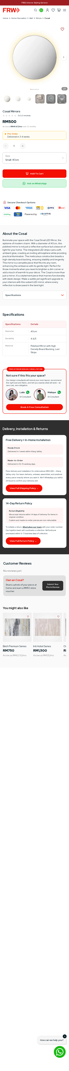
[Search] (35, 10)
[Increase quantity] (22, 146)
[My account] (47, 10)
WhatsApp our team (32, 527)
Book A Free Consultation (35, 407)
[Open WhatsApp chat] (59, 1052)
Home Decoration (18, 18)
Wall (31, 18)
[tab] (30, 89)
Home (5, 18)
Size (7, 156)
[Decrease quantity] (6, 146)
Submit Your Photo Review (52, 585)
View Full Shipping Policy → (24, 488)
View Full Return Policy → (23, 540)
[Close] (65, 1036)
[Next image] (64, 57)
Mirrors (39, 18)
